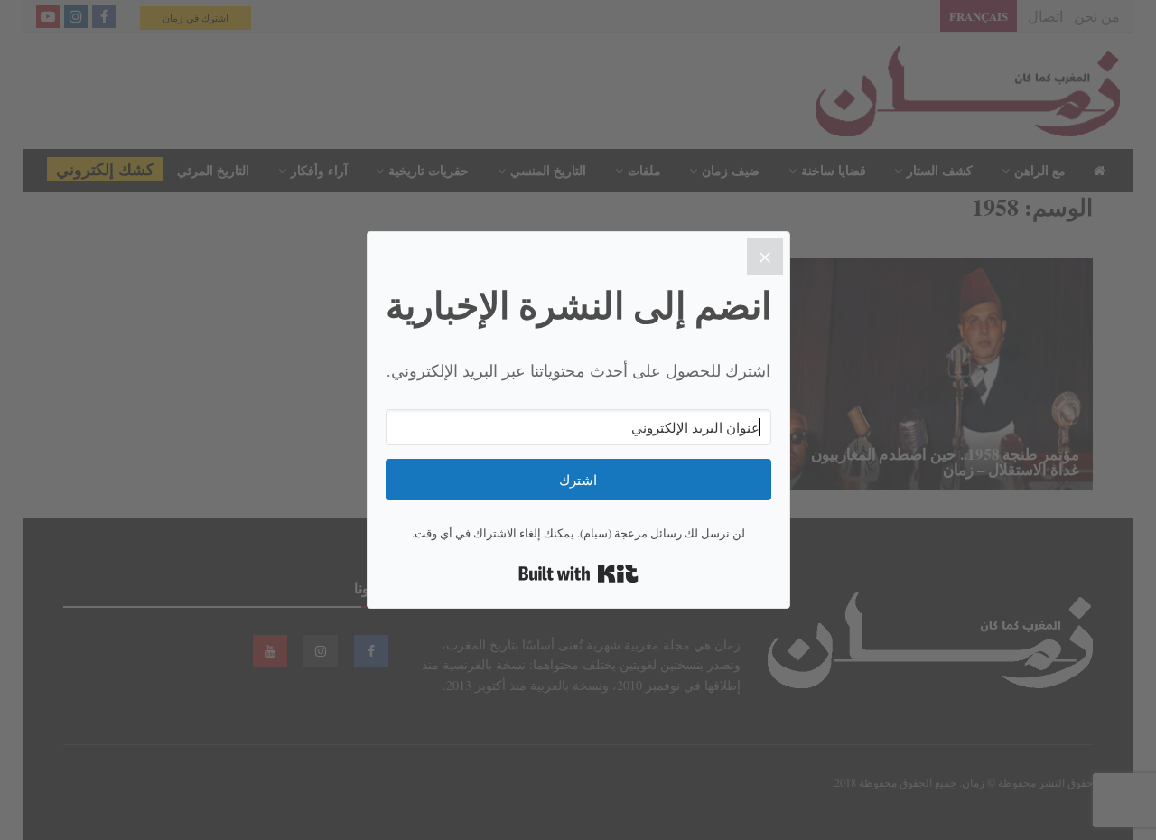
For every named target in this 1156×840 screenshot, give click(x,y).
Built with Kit (578, 573)
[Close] (765, 256)
